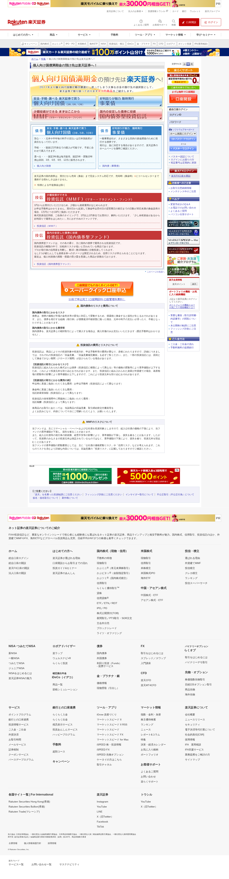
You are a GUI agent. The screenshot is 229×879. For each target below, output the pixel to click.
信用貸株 (103, 598)
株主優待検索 (148, 719)
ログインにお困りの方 (182, 159)
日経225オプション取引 (198, 684)
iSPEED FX (103, 749)
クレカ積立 (191, 573)
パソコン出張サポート (182, 214)
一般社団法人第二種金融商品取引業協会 (95, 834)
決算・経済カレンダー (153, 744)
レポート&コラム (150, 734)
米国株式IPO (148, 573)
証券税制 (14, 749)
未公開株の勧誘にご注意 (183, 325)
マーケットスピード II (109, 719)
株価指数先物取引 (195, 679)
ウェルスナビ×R (62, 658)
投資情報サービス (19, 724)
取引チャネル (104, 764)
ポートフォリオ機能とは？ (182, 305)
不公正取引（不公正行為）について (175, 494)
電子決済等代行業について (200, 729)
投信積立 (190, 568)
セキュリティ (192, 724)
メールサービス (17, 744)
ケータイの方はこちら (109, 759)
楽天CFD (146, 680)
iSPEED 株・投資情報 (109, 744)
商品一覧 (58, 684)
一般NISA (14, 658)
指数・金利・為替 (151, 714)
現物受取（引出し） (108, 688)
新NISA (13, 653)
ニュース (146, 729)
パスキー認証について (182, 156)
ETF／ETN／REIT (107, 603)
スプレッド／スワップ (153, 658)
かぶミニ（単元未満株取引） (114, 567)
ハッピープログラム (64, 734)
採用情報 (190, 739)
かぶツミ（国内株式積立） (113, 578)
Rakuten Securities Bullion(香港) (27, 806)
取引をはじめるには (152, 653)
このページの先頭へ (156, 272)
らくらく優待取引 (108, 588)
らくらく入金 (60, 714)
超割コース (59, 751)
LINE (99, 811)
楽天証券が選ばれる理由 (66, 558)
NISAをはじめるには (20, 673)
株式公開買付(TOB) (108, 613)
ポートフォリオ (149, 754)
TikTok (100, 826)
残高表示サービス (63, 724)
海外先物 (190, 694)
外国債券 (102, 658)
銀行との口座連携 (19, 719)
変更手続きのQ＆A (180, 204)
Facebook (102, 821)
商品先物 (190, 689)
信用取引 (102, 583)
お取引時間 (15, 739)
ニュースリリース (195, 719)
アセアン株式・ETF (152, 600)
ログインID (175, 114)
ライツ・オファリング (109, 633)
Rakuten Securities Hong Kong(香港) (29, 801)
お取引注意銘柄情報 (180, 188)
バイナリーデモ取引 (196, 662)
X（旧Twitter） (105, 816)
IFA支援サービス (194, 749)
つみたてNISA (16, 663)
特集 (43, 59)
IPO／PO (102, 608)
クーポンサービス (19, 754)
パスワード (175, 122)
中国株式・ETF (149, 595)
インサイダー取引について (140, 494)
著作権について (70, 498)
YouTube (102, 806)
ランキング (191, 578)
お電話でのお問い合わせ (183, 207)
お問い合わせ (148, 776)
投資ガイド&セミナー (65, 568)
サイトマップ (192, 759)
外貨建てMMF (193, 563)
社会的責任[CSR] (194, 734)
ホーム (34, 59)
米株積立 (146, 568)
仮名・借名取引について (45, 498)
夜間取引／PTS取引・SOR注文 (114, 618)
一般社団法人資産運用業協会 (124, 834)
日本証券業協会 (22, 834)
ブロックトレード (107, 628)
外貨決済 (14, 734)
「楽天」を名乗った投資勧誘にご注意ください (57, 494)
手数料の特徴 (104, 558)
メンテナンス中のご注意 (183, 191)
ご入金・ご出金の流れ (182, 344)
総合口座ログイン (19, 558)
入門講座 (146, 663)
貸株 (99, 593)
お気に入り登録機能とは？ (182, 307)
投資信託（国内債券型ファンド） (54, 264)
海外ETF (146, 578)
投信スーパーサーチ (196, 583)
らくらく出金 (60, 719)
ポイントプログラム (20, 714)
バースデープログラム (21, 759)
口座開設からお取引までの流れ (70, 563)
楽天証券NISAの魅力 (20, 678)
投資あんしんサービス (65, 729)
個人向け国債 (44, 165)
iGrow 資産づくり (107, 714)
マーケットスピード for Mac (113, 739)
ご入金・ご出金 (17, 729)
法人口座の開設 (17, 573)
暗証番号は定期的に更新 (183, 162)
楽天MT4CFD (148, 685)
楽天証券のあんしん (64, 573)
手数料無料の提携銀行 (182, 347)
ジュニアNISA (16, 668)
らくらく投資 (60, 663)
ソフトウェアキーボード (183, 129)
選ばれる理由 (192, 558)
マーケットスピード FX (110, 734)
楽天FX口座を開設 (181, 176)
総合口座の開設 (17, 563)
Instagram (102, 801)
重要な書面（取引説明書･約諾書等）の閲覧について (183, 318)
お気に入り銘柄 (149, 749)
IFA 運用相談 (193, 744)
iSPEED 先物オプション (110, 754)
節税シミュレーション (65, 689)
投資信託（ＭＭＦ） (47, 226)
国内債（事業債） (111, 165)
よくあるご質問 (178, 211)
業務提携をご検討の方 (197, 754)
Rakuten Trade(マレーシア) (24, 811)
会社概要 (190, 714)
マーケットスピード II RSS (112, 724)
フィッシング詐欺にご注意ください (103, 494)
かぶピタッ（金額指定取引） (114, 572)
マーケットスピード (108, 729)
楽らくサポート (149, 781)
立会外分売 (103, 623)
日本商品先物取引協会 (68, 834)
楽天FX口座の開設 (19, 568)
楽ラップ (58, 653)
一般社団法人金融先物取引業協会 (43, 834)
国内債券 (102, 653)
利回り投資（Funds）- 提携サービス (109, 664)
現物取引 (102, 563)
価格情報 (102, 683)
